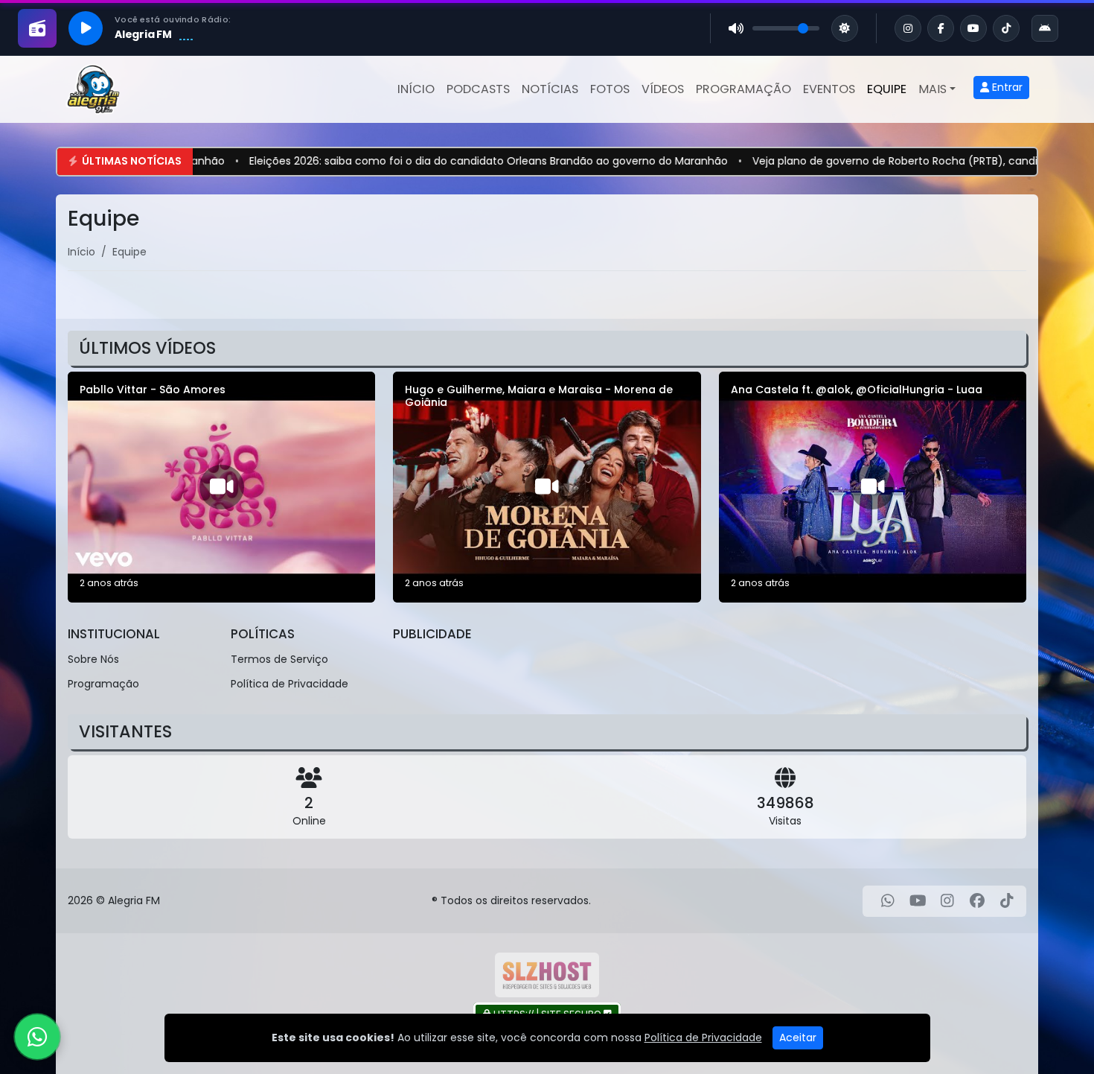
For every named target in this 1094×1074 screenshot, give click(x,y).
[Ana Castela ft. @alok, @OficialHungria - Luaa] (872, 487)
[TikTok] (1007, 901)
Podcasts (478, 89)
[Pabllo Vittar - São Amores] (221, 487)
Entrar (1006, 87)
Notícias (550, 89)
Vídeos (663, 89)
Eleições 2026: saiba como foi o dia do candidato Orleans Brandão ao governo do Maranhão (409, 160)
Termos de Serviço (279, 659)
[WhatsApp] (888, 901)
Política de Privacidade (289, 683)
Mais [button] (932, 89)
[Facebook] (977, 901)
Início (416, 89)
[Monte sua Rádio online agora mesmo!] (547, 974)
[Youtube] (918, 901)
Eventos (829, 89)
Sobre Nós (93, 659)
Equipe (886, 89)
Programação (743, 89)
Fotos (610, 89)
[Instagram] (947, 901)
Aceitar (797, 1037)
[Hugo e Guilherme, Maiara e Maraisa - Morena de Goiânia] (546, 487)
